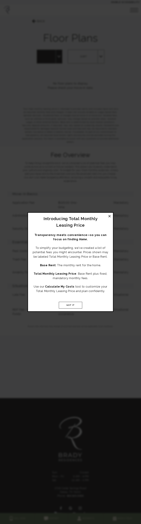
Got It (70, 305)
